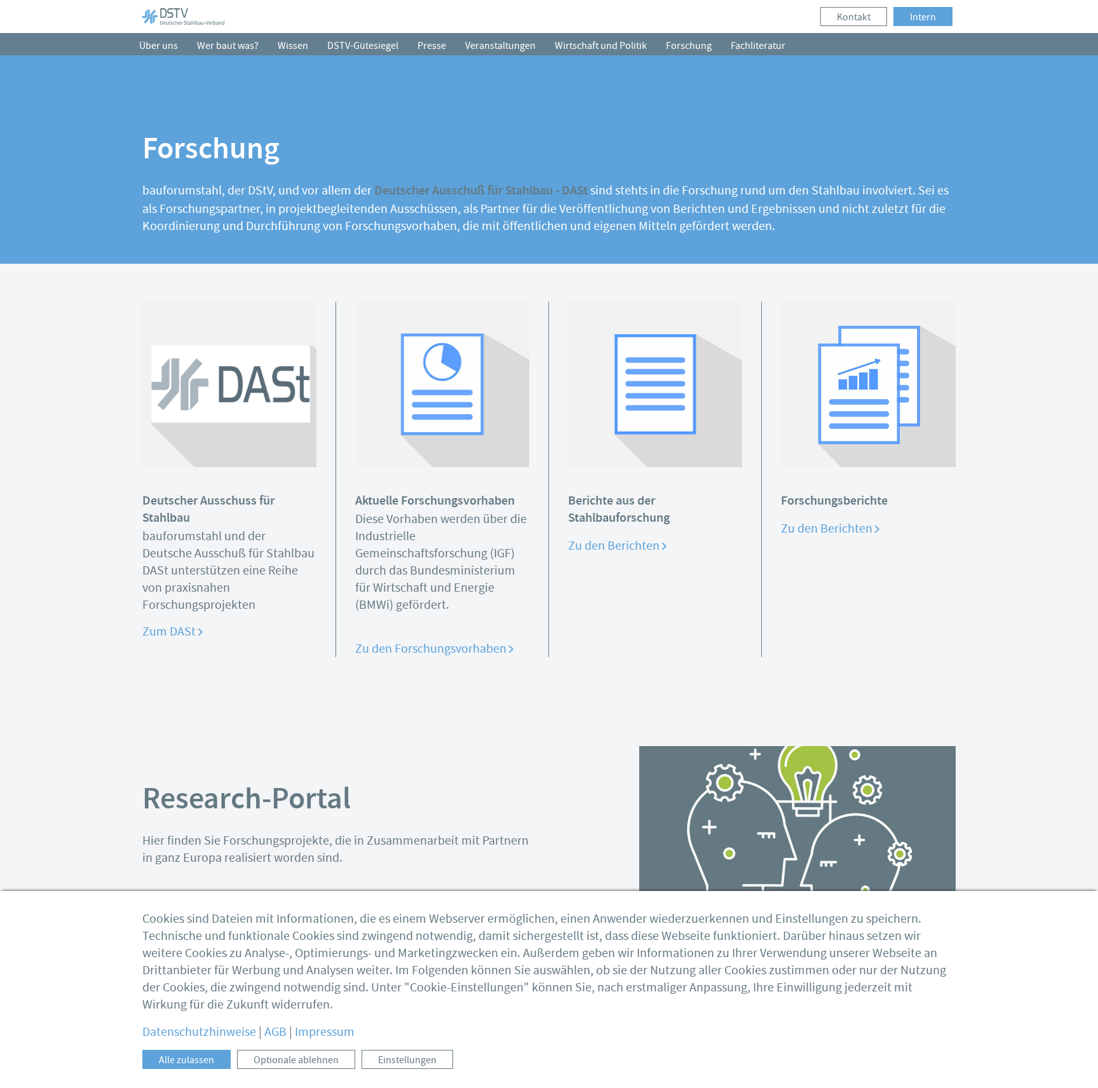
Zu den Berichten (614, 546)
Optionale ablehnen (296, 1060)
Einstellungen (407, 1060)
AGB (275, 1032)
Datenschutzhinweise (199, 1032)
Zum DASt (169, 631)
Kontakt (854, 17)
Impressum (325, 1032)
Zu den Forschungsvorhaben (430, 648)
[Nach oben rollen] (1069, 1059)
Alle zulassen (186, 1060)
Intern (923, 17)
